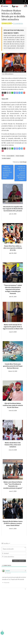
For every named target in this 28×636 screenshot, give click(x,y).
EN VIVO (8, 2)
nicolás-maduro (6, 158)
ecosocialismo (10, 156)
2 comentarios (18, 23)
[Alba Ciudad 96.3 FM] (14, 6)
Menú (2, 3)
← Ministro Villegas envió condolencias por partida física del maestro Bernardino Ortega (7, 172)
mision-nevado (20, 156)
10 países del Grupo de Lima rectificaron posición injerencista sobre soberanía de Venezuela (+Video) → (21, 173)
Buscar (25, 3)
